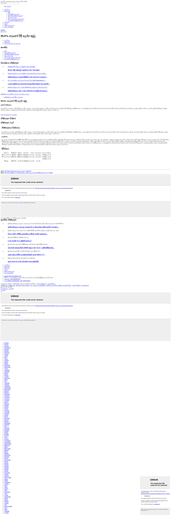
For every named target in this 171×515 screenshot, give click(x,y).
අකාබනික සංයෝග (13, 14)
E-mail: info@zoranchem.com (12, 276)
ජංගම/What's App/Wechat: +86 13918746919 (17, 281)
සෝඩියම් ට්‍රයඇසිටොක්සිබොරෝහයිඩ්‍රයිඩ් (58, 285)
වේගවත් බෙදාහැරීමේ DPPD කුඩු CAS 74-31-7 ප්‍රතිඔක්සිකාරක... (31, 248)
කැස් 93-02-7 (26, 285)
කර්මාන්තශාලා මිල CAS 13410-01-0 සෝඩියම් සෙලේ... (28, 91)
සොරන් (3, 290)
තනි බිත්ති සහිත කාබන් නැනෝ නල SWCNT (17, 171)
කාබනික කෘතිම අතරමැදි (15, 16)
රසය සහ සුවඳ (12, 17)
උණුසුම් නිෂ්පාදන (41, 284)
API (9, 12)
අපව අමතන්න (8, 27)
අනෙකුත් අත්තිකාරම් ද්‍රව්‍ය (15, 20)
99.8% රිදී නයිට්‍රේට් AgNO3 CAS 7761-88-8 (23, 70)
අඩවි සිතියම (51, 284)
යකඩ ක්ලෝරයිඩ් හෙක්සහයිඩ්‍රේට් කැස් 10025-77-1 (26, 255)
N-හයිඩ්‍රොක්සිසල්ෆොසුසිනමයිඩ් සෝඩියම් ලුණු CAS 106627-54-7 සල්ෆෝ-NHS (29, 172)
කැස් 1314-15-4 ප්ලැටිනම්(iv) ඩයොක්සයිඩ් (23, 261)
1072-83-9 (19, 285)
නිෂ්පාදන (7, 11)
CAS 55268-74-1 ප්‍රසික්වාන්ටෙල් (19, 241)
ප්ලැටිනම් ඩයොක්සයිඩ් (38, 285)
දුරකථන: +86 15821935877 (12, 279)
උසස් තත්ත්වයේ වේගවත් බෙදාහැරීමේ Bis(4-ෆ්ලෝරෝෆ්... (29, 84)
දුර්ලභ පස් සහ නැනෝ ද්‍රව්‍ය (16, 19)
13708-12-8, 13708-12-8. (8, 285)
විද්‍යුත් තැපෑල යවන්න (7, 288)
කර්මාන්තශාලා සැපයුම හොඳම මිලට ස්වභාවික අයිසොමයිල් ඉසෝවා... (33, 227)
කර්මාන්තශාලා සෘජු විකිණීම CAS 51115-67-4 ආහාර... (27, 77)
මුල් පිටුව (7, 9)
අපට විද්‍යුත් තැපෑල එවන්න (9, 114)
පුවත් (5, 24)
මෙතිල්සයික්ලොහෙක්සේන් (80, 285)
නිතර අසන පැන (9, 25)
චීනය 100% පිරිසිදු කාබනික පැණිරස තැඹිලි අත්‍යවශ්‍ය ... (28, 234)
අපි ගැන (6, 22)
